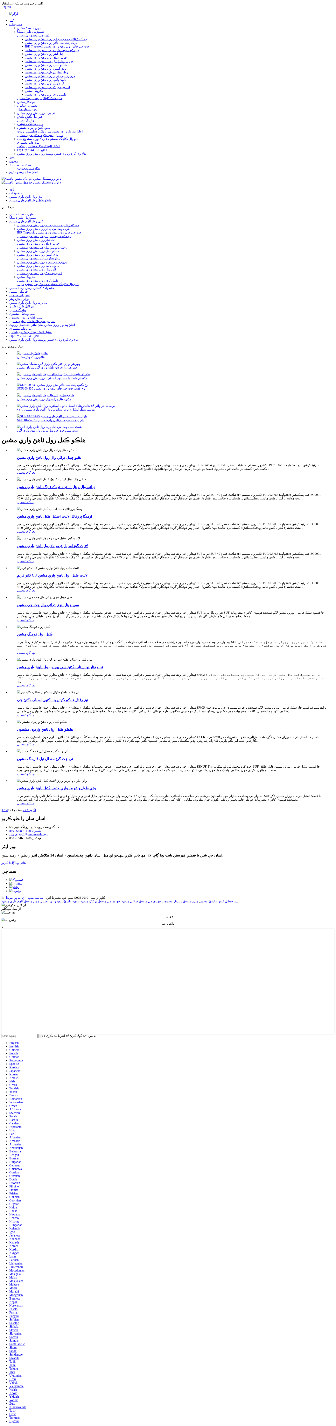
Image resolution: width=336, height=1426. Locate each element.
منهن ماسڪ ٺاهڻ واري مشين (60, 901)
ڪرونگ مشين (34, 90)
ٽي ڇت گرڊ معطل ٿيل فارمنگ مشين (45, 759)
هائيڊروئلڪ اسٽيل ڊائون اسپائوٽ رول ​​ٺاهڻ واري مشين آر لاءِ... (56, 409)
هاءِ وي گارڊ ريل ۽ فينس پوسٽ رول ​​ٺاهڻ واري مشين (51, 153)
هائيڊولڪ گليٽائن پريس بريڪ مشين (39, 98)
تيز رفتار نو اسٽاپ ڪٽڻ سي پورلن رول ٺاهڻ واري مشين (60, 667)
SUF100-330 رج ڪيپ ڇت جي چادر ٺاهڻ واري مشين (51, 388)
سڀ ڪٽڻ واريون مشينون (33, 127)
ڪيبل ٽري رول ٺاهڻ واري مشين (45, 94)
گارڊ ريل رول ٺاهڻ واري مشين (44, 83)
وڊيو (12, 157)
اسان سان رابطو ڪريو (23, 172)
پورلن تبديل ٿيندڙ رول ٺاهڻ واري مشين (49, 61)
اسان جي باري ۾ (21, 164)
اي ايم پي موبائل (15, 897)
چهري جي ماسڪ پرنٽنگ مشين (100, 901)
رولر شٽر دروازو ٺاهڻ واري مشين (46, 72)
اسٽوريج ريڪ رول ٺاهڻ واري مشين (47, 87)
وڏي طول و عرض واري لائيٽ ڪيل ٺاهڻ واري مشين (56, 788)
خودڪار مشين (26, 102)
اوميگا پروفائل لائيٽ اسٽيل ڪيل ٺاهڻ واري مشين (54, 516)
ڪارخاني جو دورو (28, 168)
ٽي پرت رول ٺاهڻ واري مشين (36, 113)
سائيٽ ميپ (35, 897)
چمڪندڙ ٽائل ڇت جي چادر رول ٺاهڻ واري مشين (56, 39)
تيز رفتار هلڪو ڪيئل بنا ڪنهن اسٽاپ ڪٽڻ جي (52, 700)
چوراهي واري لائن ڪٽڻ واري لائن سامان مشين (47, 367)
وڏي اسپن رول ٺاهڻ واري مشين (45, 68)
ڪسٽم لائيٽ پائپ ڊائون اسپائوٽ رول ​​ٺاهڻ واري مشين (52, 378)
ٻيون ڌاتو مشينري (28, 142)
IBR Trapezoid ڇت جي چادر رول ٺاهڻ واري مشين (57, 46)
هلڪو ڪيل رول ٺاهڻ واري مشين (46, 65)
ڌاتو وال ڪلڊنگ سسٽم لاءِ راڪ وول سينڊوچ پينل (48, 138)
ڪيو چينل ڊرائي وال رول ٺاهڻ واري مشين (44, 399)
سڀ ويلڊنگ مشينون (30, 124)
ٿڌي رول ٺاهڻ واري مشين (33, 35)
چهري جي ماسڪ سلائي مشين (141, 901)
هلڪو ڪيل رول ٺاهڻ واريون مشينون (45, 729)
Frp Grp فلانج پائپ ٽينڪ (32, 150)
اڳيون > (31, 810)
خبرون (13, 161)
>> (24, 810)
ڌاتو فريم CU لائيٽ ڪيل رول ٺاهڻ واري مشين (52, 575)
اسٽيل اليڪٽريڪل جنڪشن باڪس (38, 146)
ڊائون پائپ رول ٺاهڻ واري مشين (45, 79)
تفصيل (21, 472)
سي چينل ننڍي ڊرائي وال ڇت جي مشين (48, 605)
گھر (11, 20)
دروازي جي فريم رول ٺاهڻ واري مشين (50, 76)
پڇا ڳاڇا (30, 472)
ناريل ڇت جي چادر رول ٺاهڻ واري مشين (51, 42)
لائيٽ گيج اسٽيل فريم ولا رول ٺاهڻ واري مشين (52, 546)
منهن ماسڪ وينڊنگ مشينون (180, 901)
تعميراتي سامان (27, 105)
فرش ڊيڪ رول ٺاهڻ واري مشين (46, 57)
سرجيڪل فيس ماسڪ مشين (218, 901)
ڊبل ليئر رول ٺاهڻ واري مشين (44, 53)
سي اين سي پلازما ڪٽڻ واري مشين (40, 135)
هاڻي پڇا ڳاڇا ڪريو (14, 862)
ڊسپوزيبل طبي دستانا (30, 31)
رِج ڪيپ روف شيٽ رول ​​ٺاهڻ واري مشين (52, 50)
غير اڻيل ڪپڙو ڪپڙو (30, 116)
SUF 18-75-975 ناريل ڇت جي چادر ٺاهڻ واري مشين (50, 420)
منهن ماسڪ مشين (29, 28)
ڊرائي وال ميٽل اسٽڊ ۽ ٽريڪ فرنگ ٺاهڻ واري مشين (56, 487)
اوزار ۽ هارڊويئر (27, 109)
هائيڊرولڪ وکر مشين (31, 357)
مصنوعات (15, 24)
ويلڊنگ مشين (25, 120)
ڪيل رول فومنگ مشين (35, 634)
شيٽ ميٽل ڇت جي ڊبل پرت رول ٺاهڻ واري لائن (48, 430)
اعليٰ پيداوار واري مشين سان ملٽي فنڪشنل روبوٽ (50, 131)
